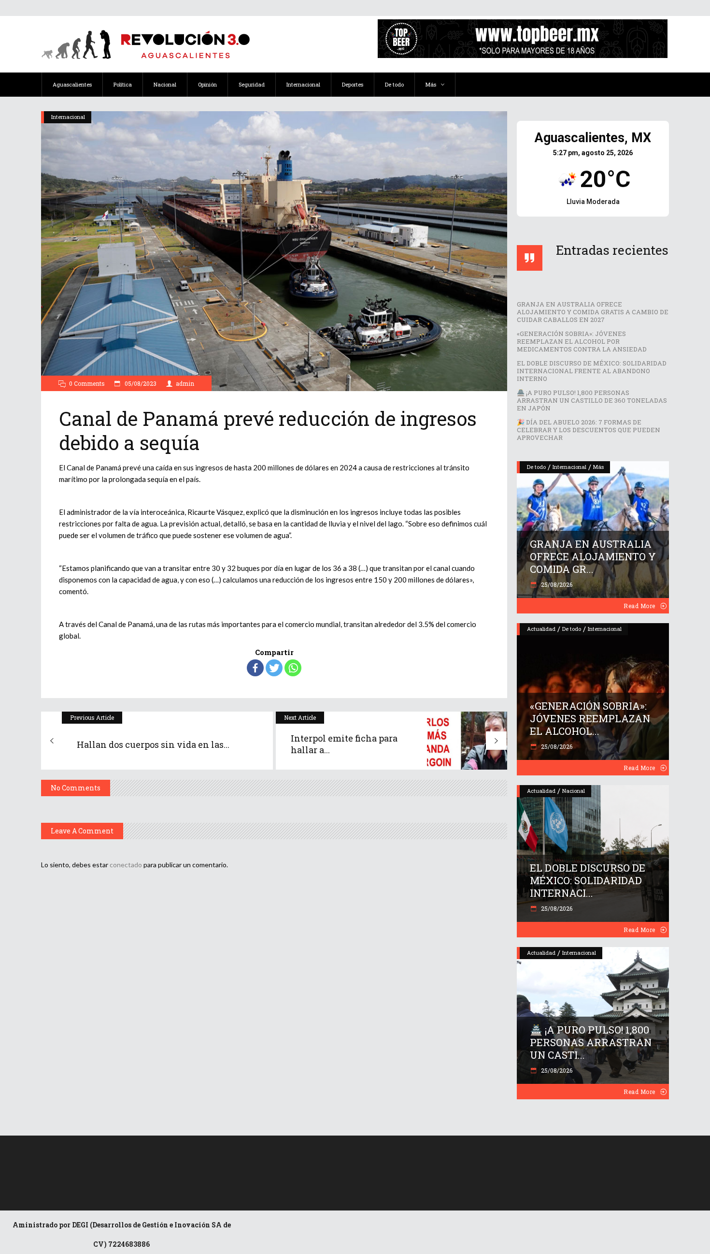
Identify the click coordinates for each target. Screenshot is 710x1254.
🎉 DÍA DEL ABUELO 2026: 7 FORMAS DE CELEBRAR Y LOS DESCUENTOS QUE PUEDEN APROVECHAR (588, 430)
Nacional (573, 790)
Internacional (68, 116)
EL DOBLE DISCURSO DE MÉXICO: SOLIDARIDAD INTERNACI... (587, 880)
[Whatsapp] (292, 667)
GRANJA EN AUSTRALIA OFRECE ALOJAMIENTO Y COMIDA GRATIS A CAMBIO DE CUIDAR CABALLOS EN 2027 (592, 312)
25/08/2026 (556, 584)
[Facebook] (255, 667)
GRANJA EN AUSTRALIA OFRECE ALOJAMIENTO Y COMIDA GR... (593, 556)
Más (598, 466)
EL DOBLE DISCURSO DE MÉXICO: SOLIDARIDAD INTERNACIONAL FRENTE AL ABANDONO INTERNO (592, 371)
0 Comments (87, 383)
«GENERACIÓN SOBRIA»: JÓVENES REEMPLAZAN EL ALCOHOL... (590, 718)
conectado (126, 864)
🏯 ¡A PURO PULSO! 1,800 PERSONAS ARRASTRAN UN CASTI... (591, 1042)
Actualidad (541, 628)
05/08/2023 (139, 383)
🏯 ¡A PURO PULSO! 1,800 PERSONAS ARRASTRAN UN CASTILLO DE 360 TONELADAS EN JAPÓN (592, 400)
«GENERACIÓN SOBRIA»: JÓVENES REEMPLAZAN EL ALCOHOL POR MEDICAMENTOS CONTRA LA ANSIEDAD (582, 341)
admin (185, 383)
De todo (536, 466)
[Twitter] (274, 667)
